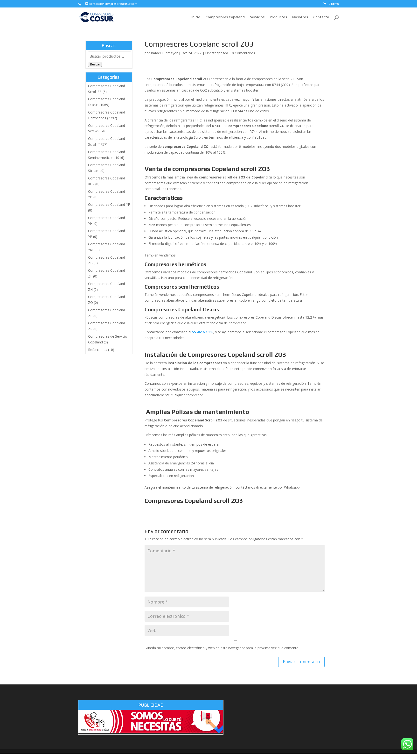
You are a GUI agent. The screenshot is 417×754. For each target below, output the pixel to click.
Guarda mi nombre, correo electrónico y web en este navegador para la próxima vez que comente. (222, 648)
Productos (278, 17)
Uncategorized (216, 53)
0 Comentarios (243, 53)
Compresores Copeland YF (109, 204)
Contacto (321, 17)
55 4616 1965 (202, 332)
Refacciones (97, 349)
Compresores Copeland (225, 17)
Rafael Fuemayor (164, 53)
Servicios (257, 17)
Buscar (95, 64)
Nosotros (300, 17)
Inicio (195, 17)
